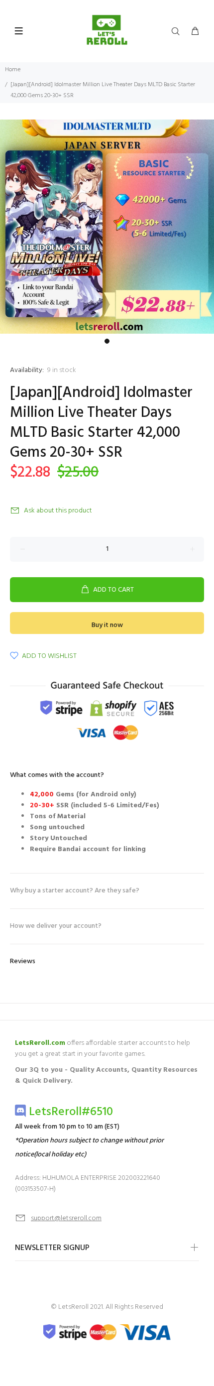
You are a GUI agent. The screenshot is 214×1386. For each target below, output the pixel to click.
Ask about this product (58, 510)
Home (12, 70)
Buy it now (107, 625)
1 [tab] (107, 341)
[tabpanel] (107, 227)
